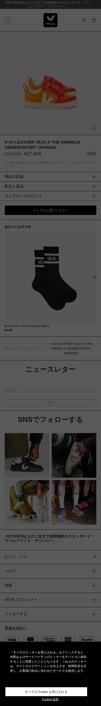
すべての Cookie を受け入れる (46, 692)
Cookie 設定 (50, 699)
